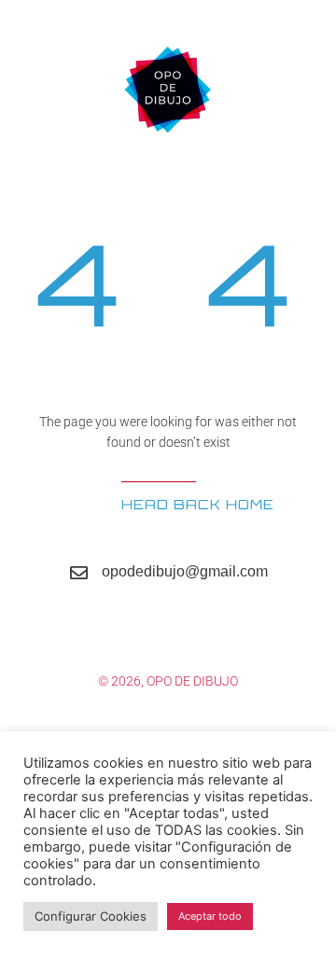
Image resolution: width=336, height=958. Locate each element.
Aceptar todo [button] (210, 916)
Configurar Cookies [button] (91, 916)
